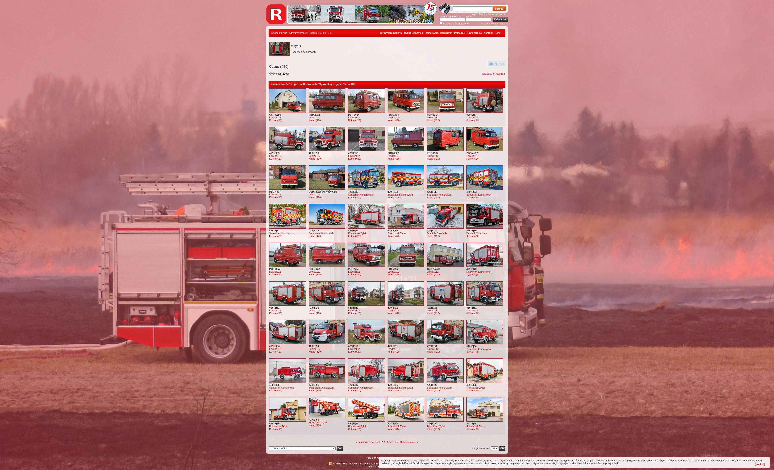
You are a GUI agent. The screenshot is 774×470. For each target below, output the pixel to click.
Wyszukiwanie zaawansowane (489, 14)
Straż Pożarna (297, 33)
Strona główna (279, 33)
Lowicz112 (275, 117)
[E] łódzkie (312, 33)
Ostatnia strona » (409, 442)
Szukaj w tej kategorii (493, 73)
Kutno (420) (275, 120)
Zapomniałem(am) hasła (494, 23)
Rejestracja (431, 33)
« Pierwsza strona (365, 442)
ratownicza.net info (391, 33)
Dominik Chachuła (437, 233)
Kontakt (488, 33)
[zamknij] (760, 464)
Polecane (459, 33)
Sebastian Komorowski (360, 194)
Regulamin (446, 33)
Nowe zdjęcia (474, 33)
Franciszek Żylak (357, 233)
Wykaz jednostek (413, 33)
